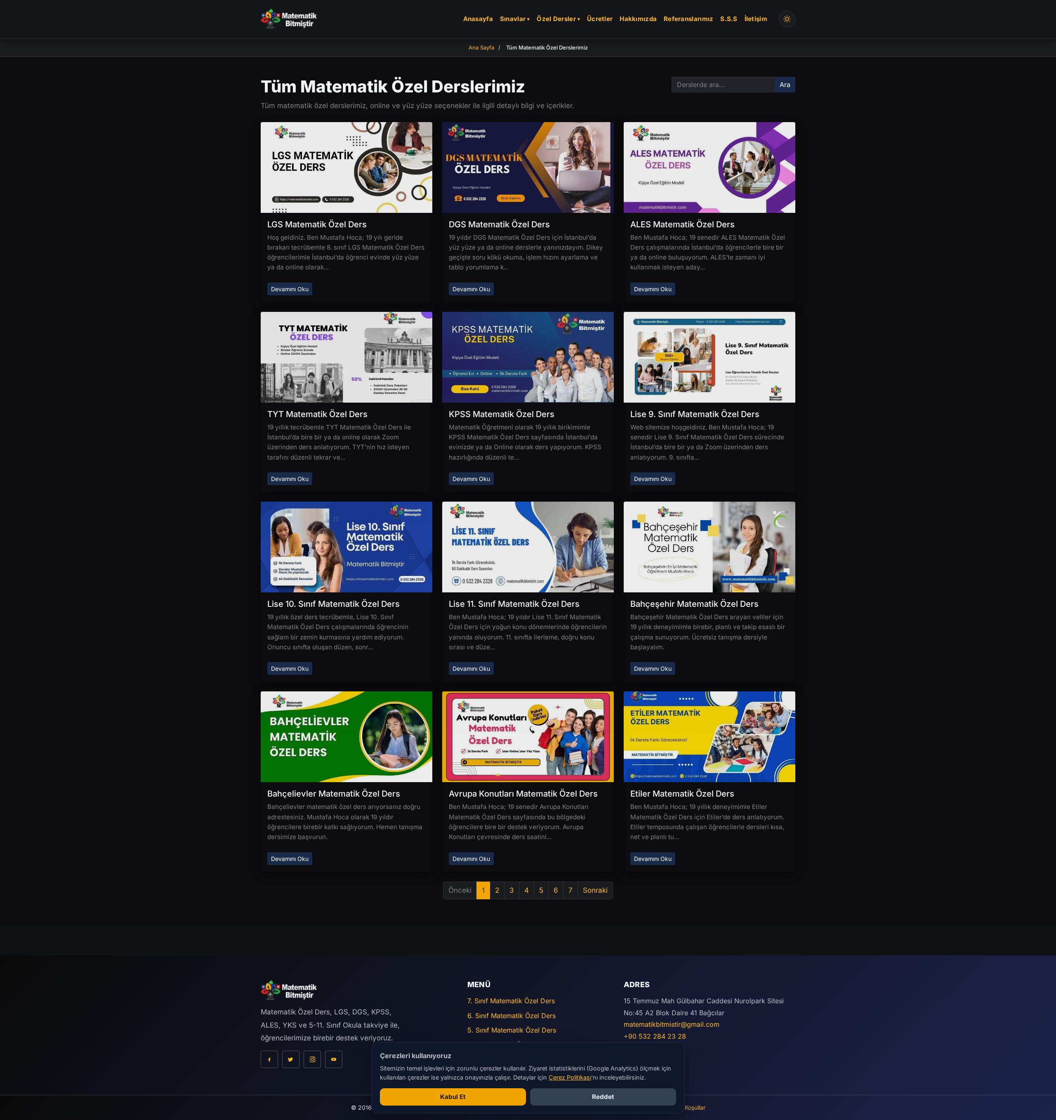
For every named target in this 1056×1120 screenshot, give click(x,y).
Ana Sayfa (481, 47)
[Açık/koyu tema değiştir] (787, 19)
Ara (785, 84)
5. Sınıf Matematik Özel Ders (511, 1030)
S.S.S (729, 19)
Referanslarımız (689, 19)
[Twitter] (290, 1059)
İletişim (756, 19)
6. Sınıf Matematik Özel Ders (511, 1016)
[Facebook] (269, 1059)
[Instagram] (312, 1059)
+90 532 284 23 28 (655, 1036)
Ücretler (600, 19)
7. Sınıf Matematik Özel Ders (511, 1001)
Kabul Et (453, 1097)
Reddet (603, 1097)
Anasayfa (478, 19)
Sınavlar (513, 19)
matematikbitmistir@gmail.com (671, 1024)
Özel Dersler (556, 19)
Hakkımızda (638, 19)
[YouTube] (333, 1059)
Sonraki (595, 890)
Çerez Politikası (570, 1077)
